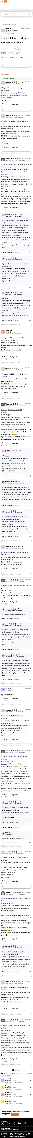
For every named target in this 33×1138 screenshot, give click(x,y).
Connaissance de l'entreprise (8, 1134)
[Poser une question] (29, 1134)
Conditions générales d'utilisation (10, 1129)
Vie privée (3, 1136)
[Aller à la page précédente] (11, 1070)
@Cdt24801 (12, 121)
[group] (3, 53)
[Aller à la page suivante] (24, 1070)
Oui (15, 1114)
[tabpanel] (16, 573)
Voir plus (29, 1073)
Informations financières (16, 1133)
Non (6, 1114)
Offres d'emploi (23, 1134)
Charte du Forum (5, 1128)
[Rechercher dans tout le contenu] (29, 14)
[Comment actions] (31, 85)
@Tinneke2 (4, 121)
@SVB (3, 773)
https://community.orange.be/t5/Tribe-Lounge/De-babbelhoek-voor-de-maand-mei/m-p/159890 (14, 95)
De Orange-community (9, 24)
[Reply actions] (30, 218)
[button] (4, 252)
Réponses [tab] (5, 74)
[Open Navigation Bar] (2, 2)
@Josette (4, 164)
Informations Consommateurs (17, 1136)
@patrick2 (20, 121)
